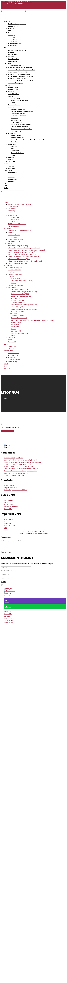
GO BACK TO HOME (7, 431)
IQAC (5, 183)
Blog (5, 186)
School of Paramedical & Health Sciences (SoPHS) (21, 81)
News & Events (12, 175)
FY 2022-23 (14, 39)
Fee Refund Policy (12, 61)
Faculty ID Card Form (13, 94)
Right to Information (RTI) (18, 113)
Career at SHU (11, 168)
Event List (10, 159)
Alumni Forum (15, 142)
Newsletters (11, 177)
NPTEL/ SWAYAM (9, 526)
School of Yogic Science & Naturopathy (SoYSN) (20, 68)
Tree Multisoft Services (42, 533)
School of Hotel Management (15, 83)
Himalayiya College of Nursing (16, 65)
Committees (11, 107)
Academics (7, 85)
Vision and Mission (13, 26)
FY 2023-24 (14, 37)
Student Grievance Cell (17, 138)
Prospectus (11, 52)
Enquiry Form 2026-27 (11, 488)
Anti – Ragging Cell (16, 131)
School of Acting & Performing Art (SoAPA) (19, 74)
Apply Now (9, 589)
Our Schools (7, 63)
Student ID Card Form (13, 59)
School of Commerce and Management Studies (20, 76)
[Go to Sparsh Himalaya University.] (1, 398)
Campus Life (11, 157)
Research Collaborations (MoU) (19, 100)
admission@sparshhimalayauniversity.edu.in (17, 2)
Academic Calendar (13, 89)
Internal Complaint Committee (19, 127)
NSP (5, 521)
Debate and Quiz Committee (19, 116)
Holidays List (11, 162)
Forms (12, 148)
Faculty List (11, 92)
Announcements (12, 172)
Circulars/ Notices (12, 179)
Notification (14, 146)
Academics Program (13, 87)
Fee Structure (11, 57)
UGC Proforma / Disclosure (15, 43)
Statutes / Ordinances (14, 105)
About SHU (7, 22)
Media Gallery (11, 181)
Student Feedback (16, 135)
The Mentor (11, 28)
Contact (6, 188)
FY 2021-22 (14, 41)
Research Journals (16, 98)
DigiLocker (7, 524)
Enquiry (8, 593)
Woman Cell (14, 118)
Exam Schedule (15, 151)
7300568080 (19, 4)
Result (13, 155)
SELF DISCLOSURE (12, 46)
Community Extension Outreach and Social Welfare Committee (28, 140)
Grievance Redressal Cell (18, 109)
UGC (5, 528)
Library (13, 103)
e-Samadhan (8, 519)
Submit (3, 581)
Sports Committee (16, 120)
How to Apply (8, 500)
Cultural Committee (16, 122)
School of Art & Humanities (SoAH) (17, 78)
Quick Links (9, 595)
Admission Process (13, 54)
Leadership (11, 30)
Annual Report (11, 35)
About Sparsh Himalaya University (17, 24)
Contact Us (8, 509)
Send (19, 540)
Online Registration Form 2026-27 (17, 50)
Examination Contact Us (17, 153)
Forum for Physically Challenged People (22, 111)
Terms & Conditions (11, 507)
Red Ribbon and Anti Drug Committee (21, 124)
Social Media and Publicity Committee (21, 129)
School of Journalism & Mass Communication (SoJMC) (22, 70)
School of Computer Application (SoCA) (18, 72)
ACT (9, 33)
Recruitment (11, 166)
